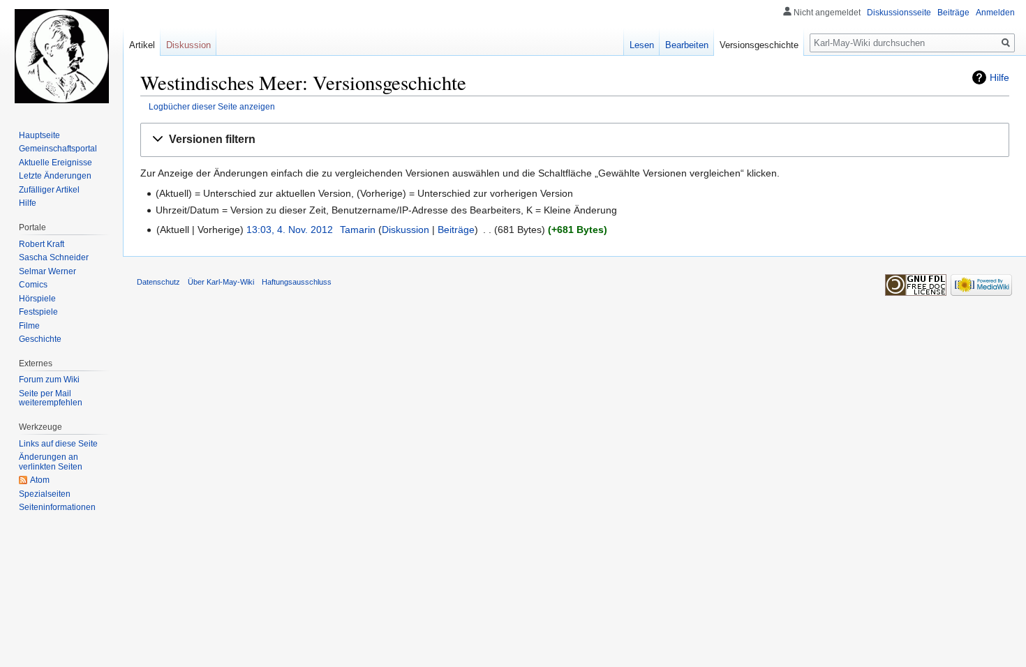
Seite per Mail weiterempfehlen (50, 398)
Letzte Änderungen (55, 176)
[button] (574, 139)
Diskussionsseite (899, 12)
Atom (40, 480)
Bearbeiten (686, 45)
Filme (29, 326)
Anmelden (995, 12)
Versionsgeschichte (759, 45)
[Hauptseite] (61, 56)
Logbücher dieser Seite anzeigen (212, 106)
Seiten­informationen (57, 507)
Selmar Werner (47, 271)
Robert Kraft (41, 244)
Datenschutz (158, 282)
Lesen (642, 45)
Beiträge (456, 229)
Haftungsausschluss (297, 282)
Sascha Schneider (54, 257)
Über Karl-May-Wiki (221, 282)
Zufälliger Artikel (49, 190)
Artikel (142, 45)
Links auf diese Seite (58, 444)
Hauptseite (39, 135)
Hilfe (999, 77)
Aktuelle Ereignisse (55, 162)
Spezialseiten (44, 494)
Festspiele (38, 312)
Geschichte (40, 339)
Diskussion (405, 229)
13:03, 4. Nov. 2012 (289, 229)
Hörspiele (37, 298)
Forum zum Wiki (49, 379)
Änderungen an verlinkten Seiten (50, 462)
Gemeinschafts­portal (58, 148)
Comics (33, 285)
